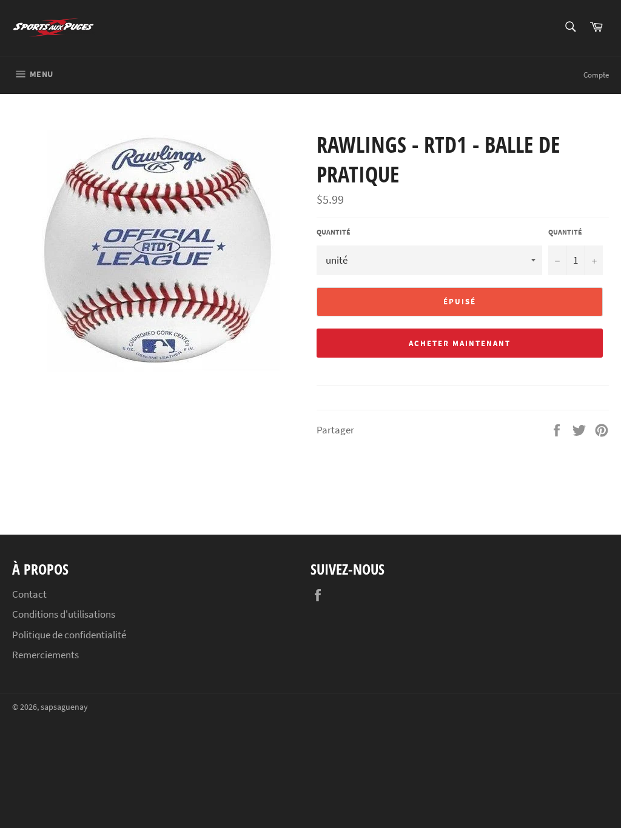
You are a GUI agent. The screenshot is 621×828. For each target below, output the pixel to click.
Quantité (334, 231)
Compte (596, 75)
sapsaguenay (64, 707)
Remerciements (45, 654)
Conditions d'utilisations (63, 614)
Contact (29, 594)
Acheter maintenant (459, 343)
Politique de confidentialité (69, 634)
